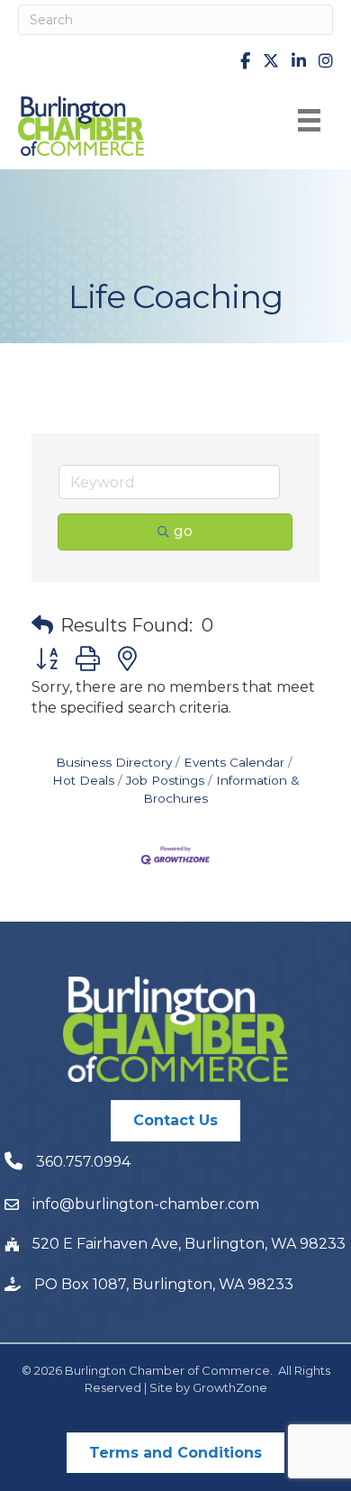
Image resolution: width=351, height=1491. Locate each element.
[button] (42, 625)
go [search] (183, 531)
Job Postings (165, 780)
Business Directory (114, 762)
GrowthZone (230, 1387)
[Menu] (309, 120)
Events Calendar (234, 762)
